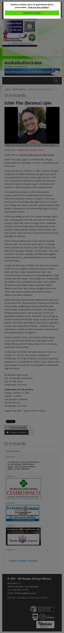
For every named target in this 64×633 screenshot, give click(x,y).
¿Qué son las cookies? (38, 7)
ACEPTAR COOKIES (32, 13)
